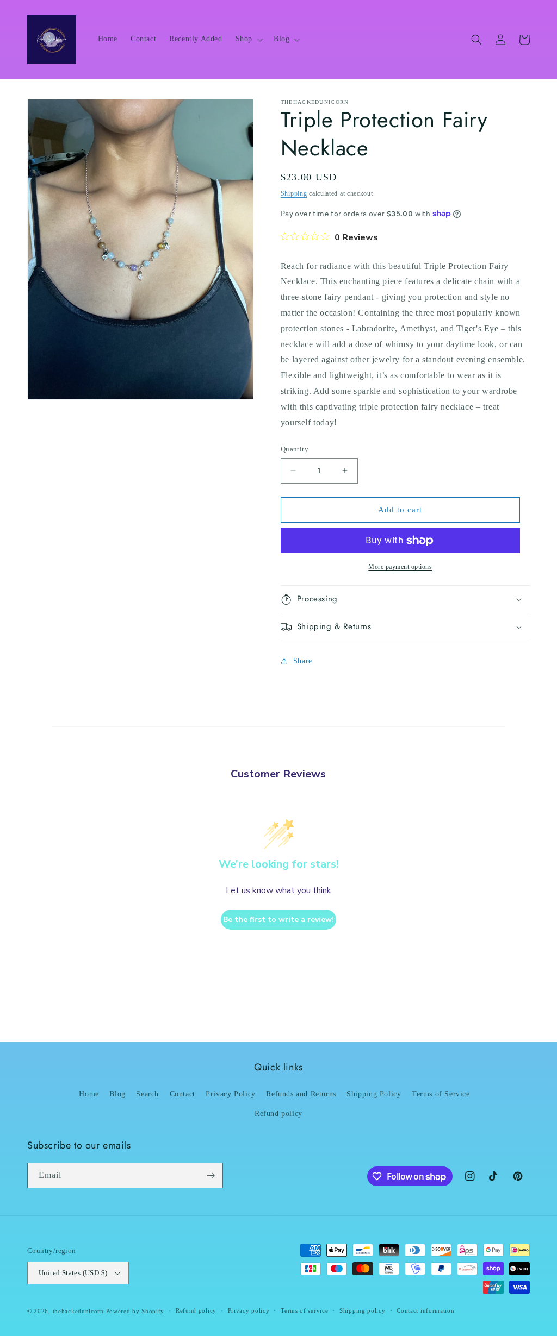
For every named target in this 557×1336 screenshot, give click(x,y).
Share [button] (302, 661)
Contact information (425, 1310)
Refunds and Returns (301, 1094)
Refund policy (278, 1113)
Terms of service (304, 1310)
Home (88, 1094)
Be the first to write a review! (278, 919)
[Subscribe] (210, 1175)
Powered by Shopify (135, 1311)
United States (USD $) (73, 1273)
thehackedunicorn (78, 1311)
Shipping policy (362, 1310)
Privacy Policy (230, 1094)
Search (147, 1094)
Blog (117, 1094)
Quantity (294, 449)
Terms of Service (441, 1094)
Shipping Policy (373, 1094)
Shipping (294, 193)
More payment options (400, 566)
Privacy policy (249, 1310)
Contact (182, 1094)
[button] (248, 39)
